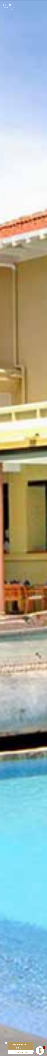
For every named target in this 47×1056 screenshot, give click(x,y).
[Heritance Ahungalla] (8, 7)
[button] (43, 7)
